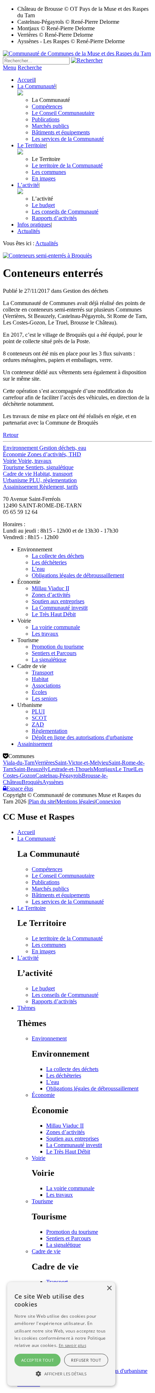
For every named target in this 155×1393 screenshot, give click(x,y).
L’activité (28, 185)
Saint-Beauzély (30, 769)
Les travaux (45, 634)
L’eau (38, 569)
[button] (61, 1373)
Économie (43, 1095)
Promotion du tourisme (58, 647)
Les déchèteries (49, 562)
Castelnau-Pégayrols (58, 775)
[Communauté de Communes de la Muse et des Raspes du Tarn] (77, 53)
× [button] (109, 1288)
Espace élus (19, 788)
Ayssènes (52, 782)
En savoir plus (72, 1345)
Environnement (49, 1038)
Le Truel (125, 769)
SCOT (39, 718)
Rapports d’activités (54, 218)
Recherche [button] (30, 67)
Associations (46, 685)
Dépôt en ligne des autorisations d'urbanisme (82, 737)
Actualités (28, 231)
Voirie (38, 1158)
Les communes (49, 172)
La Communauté (36, 86)
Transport (42, 672)
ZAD (38, 724)
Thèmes (26, 1008)
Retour (10, 435)
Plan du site (42, 801)
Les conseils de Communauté (65, 212)
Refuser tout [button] (86, 1360)
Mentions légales (75, 801)
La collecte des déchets (58, 556)
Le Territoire (31, 145)
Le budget (43, 205)
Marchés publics (50, 126)
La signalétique (49, 660)
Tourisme (42, 1201)
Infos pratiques (34, 224)
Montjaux (104, 769)
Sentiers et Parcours (54, 653)
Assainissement (34, 744)
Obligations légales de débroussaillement (78, 575)
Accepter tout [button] (37, 1360)
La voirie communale (56, 627)
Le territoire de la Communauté (67, 165)
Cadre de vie (46, 1251)
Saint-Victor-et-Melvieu (81, 763)
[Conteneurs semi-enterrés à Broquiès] (47, 255)
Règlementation (49, 731)
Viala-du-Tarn (19, 763)
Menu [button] (9, 67)
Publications (45, 119)
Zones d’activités (51, 595)
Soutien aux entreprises (58, 601)
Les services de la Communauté (68, 139)
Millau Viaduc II (50, 588)
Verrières (45, 763)
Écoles (39, 692)
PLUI (38, 711)
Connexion (108, 801)
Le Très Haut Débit (54, 614)
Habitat (40, 679)
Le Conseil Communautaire (63, 113)
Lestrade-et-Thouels (70, 769)
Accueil (26, 80)
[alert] (61, 1334)
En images (44, 178)
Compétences (47, 106)
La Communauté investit (60, 608)
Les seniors (44, 698)
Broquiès (32, 782)
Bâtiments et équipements (61, 132)
